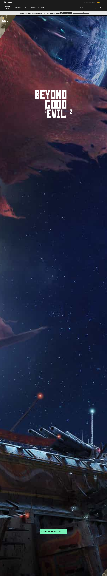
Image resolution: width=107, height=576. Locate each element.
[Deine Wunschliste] (99, 7)
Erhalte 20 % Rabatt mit (92, 2)
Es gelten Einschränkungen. (81, 13)
